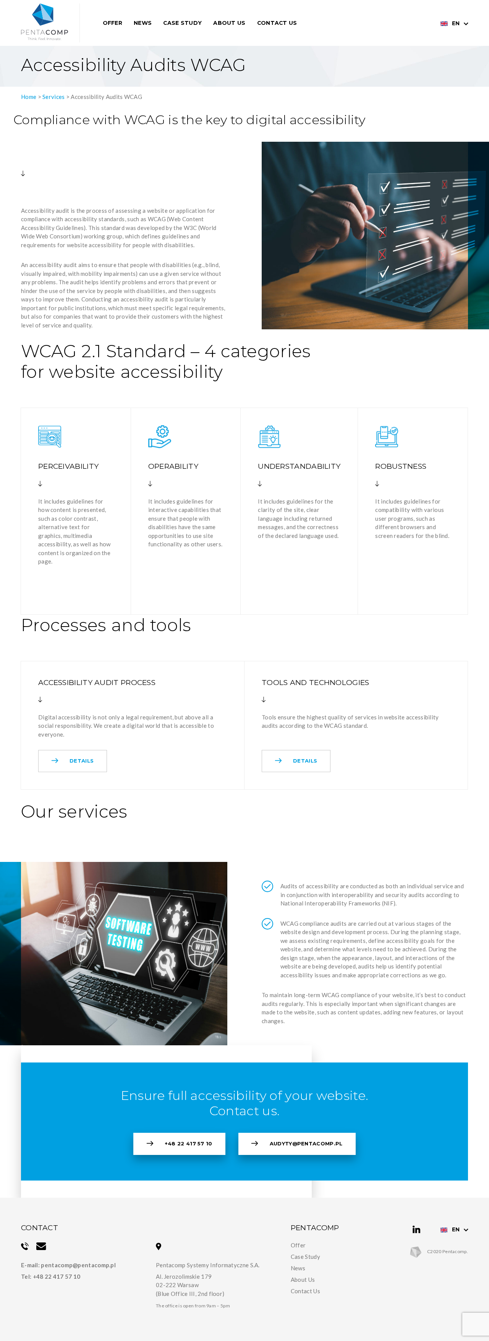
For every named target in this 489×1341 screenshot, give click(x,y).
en (456, 23)
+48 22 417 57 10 (188, 1143)
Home (28, 96)
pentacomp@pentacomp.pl (78, 1265)
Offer (113, 22)
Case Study (182, 22)
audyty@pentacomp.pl (306, 1143)
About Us (229, 22)
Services (53, 96)
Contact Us (277, 22)
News (143, 22)
